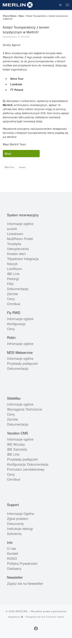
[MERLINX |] (18, 4)
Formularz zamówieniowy (25, 469)
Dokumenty (15, 523)
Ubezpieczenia (18, 248)
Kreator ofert (16, 253)
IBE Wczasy (16, 444)
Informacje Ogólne (20, 513)
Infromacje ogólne (20, 343)
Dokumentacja (17, 288)
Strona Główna (9, 15)
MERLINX (22, 611)
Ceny (11, 298)
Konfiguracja (16, 323)
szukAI (12, 228)
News (21, 15)
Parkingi (13, 278)
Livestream (15, 233)
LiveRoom (14, 268)
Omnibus (13, 303)
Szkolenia (14, 533)
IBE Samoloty (17, 449)
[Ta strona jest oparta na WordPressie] (22, 617)
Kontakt (12, 553)
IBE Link (13, 273)
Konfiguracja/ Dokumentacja (27, 464)
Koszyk (12, 263)
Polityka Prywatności (22, 563)
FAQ (10, 283)
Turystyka (14, 243)
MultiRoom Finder (20, 238)
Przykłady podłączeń (22, 363)
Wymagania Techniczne (24, 409)
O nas (11, 548)
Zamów (12, 293)
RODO (12, 558)
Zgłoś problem (17, 518)
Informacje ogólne (20, 223)
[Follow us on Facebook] (36, 628)
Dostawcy (14, 568)
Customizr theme (55, 616)
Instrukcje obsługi (20, 528)
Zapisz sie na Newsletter (25, 583)
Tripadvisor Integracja (23, 258)
